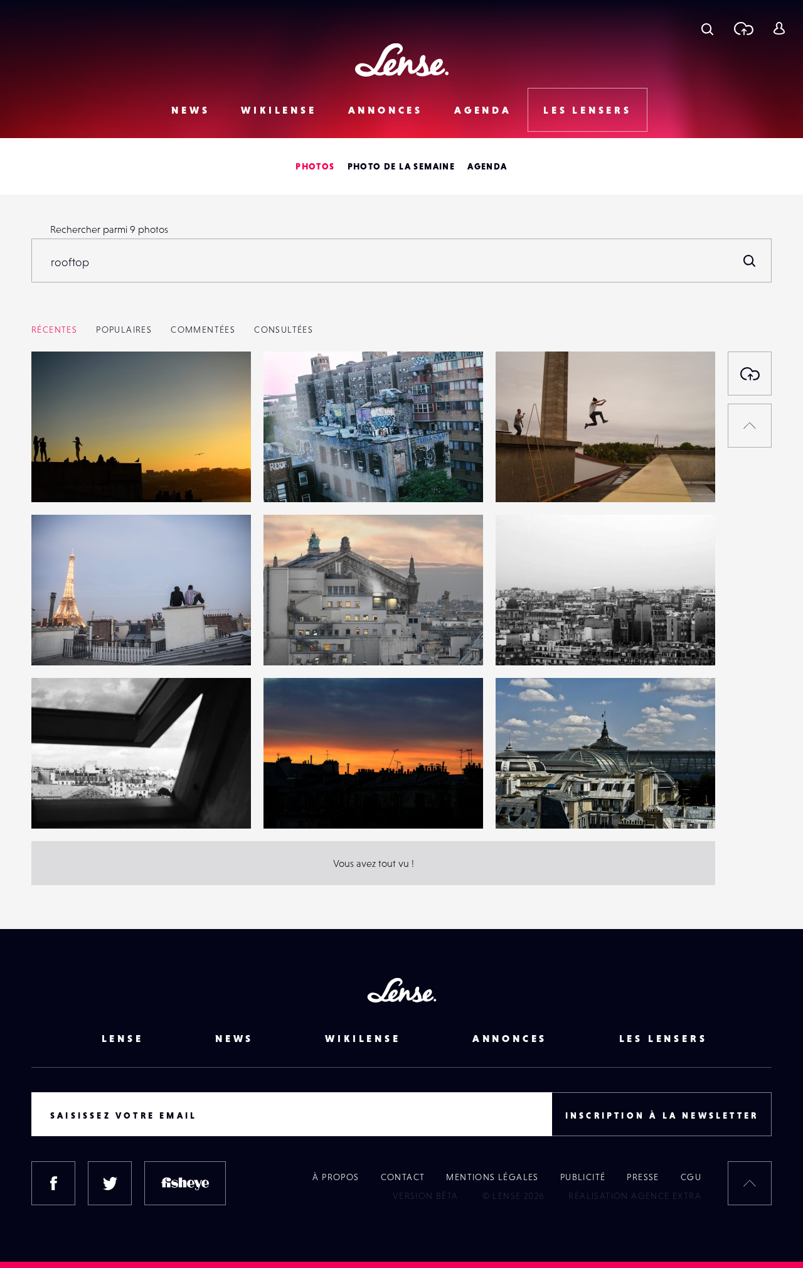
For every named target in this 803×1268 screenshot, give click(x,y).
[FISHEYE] (185, 1183)
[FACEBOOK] (53, 1183)
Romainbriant (537, 639)
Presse (643, 1177)
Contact (403, 1177)
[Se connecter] (779, 28)
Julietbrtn (65, 803)
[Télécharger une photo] (743, 28)
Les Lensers (587, 110)
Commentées (203, 330)
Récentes (54, 330)
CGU (691, 1177)
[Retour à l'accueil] (402, 60)
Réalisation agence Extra (634, 1196)
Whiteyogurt (304, 476)
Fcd (516, 803)
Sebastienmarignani (319, 639)
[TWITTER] (110, 1183)
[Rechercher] (750, 260)
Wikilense (278, 110)
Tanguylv (63, 639)
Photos (314, 166)
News (190, 110)
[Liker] (223, 386)
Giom (56, 476)
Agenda (483, 110)
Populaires (124, 330)
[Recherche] (707, 28)
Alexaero (528, 476)
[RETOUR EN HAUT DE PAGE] (750, 426)
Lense (123, 1038)
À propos (335, 1177)
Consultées (283, 330)
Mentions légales (492, 1177)
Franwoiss (297, 803)
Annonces (385, 110)
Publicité (583, 1177)
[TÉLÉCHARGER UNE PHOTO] (750, 373)
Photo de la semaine (401, 166)
